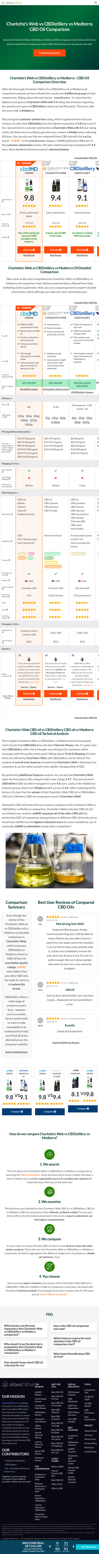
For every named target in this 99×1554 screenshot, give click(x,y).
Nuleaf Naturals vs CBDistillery (40, 1498)
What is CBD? (57, 1466)
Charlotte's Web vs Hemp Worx (41, 1517)
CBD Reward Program (73, 1393)
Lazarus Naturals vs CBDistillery (40, 1507)
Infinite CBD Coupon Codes (73, 1470)
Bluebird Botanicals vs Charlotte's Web (41, 1487)
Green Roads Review (40, 1400)
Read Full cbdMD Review (16, 1052)
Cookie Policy (90, 1451)
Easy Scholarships (90, 1418)
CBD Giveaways (89, 1411)
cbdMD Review (38, 1393)
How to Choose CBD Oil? (57, 1473)
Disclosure (89, 1447)
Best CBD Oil (57, 1392)
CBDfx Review (38, 1426)
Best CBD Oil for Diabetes (57, 1444)
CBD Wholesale (72, 1400)
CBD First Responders (73, 1406)
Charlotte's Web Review (40, 1406)
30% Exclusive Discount (82, 384)
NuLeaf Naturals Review (39, 1435)
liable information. (31, 1174)
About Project (90, 1431)
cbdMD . (16, 140)
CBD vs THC (57, 1484)
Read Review (29, 255)
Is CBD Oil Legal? (89, 1397)
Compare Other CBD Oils (85, 158)
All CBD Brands (88, 1404)
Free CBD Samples (72, 1420)
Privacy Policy (90, 1443)
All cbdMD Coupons (29, 389)
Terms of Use (90, 1439)
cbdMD (21, 967)
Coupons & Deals (73, 1436)
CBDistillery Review (40, 1413)
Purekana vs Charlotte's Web (40, 1477)
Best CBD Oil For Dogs (57, 1424)
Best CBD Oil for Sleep (57, 1431)
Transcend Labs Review (40, 1420)
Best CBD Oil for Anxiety (57, 1404)
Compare (16, 1112)
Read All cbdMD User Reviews (66, 1042)
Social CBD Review (40, 1452)
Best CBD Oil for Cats (57, 1451)
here (12, 1471)
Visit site (28, 249)
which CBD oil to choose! (53, 1294)
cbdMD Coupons (72, 1450)
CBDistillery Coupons (73, 1443)
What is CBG (57, 1488)
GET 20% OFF (56, 383)
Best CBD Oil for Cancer (57, 1437)
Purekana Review (39, 1459)
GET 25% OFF (29, 383)
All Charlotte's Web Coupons (56, 389)
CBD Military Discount (74, 1413)
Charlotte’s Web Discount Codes (73, 1459)
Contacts (88, 1435)
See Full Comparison (49, 52)
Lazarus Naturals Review (39, 1444)
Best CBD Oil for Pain (57, 1397)
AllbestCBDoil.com (10, 1403)
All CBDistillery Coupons (82, 392)
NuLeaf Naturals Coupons (72, 1479)
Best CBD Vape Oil (55, 1410)
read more (34, 682)
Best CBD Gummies (55, 1417)
